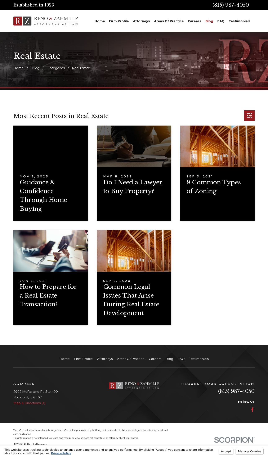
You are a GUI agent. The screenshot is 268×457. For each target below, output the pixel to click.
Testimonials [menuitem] (239, 21)
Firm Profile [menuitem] (119, 21)
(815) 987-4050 (231, 5)
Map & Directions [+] (29, 403)
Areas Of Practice (130, 359)
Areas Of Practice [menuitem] (169, 21)
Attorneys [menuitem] (141, 21)
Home (64, 359)
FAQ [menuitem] (220, 21)
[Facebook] (252, 409)
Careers (155, 359)
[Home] (45, 21)
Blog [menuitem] (209, 21)
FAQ (181, 359)
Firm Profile (83, 359)
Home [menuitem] (100, 21)
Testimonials (199, 359)
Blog (169, 359)
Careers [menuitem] (194, 21)
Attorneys (105, 359)
